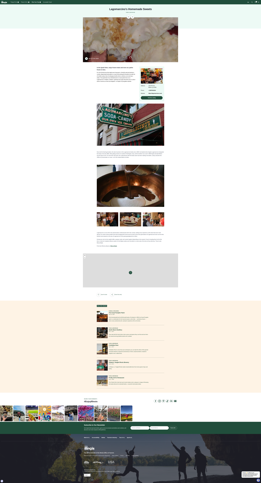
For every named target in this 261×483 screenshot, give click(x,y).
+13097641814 (152, 90)
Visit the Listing (152, 97)
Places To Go (24, 2)
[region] (252, 2)
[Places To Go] (29, 2)
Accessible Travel (47, 2)
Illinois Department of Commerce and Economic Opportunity (97, 455)
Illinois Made (114, 246)
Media (103, 437)
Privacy (122, 455)
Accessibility (95, 437)
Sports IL (129, 437)
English (86, 475)
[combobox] (248, 2)
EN (248, 2)
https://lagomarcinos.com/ (155, 93)
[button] (130, 272)
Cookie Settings (135, 455)
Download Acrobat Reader (89, 469)
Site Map (128, 455)
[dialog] (2, 481)
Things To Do (14, 2)
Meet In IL (87, 437)
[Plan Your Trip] (40, 2)
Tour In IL (122, 437)
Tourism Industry (112, 437)
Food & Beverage (130, 12)
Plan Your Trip (35, 2)
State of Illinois (115, 455)
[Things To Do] (18, 2)
